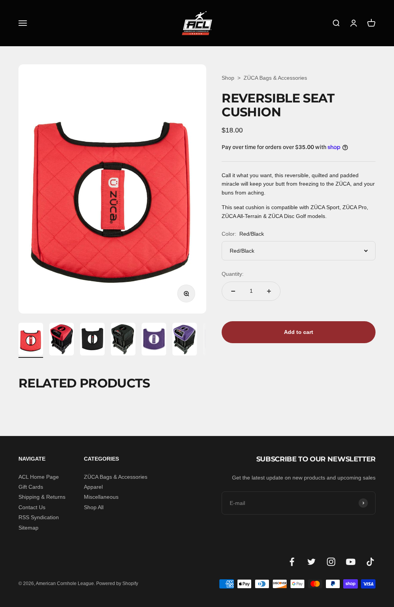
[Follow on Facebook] (292, 562)
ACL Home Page (38, 477)
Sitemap (28, 528)
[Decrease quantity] (233, 291)
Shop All (94, 507)
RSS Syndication (38, 517)
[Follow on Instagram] (331, 562)
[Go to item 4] (123, 340)
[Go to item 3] (92, 340)
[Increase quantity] (269, 291)
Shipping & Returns (41, 497)
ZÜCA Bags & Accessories (275, 78)
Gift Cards (30, 487)
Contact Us (31, 507)
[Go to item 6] (184, 340)
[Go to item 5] (154, 340)
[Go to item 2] (61, 340)
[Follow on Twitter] (311, 562)
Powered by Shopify (117, 583)
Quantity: (233, 274)
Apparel (93, 487)
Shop (228, 78)
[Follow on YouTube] (351, 562)
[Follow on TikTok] (370, 562)
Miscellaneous (101, 497)
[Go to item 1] (30, 340)
